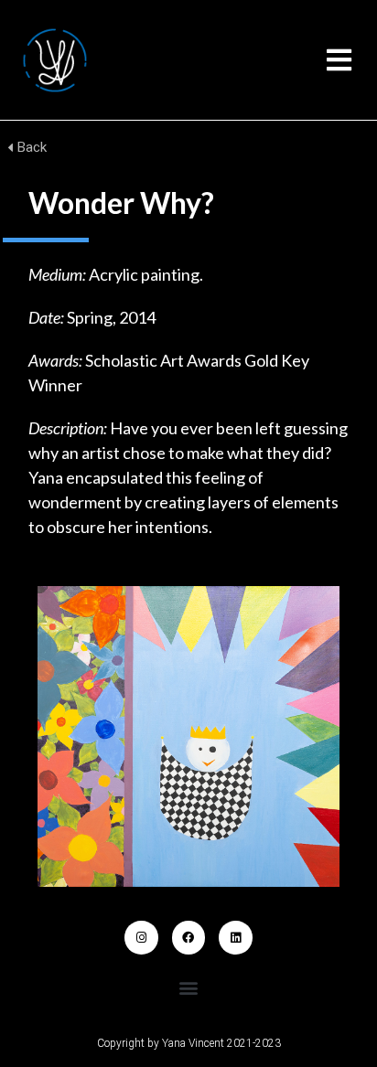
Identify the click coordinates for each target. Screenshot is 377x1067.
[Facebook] (188, 937)
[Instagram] (140, 937)
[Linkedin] (235, 937)
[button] (339, 59)
